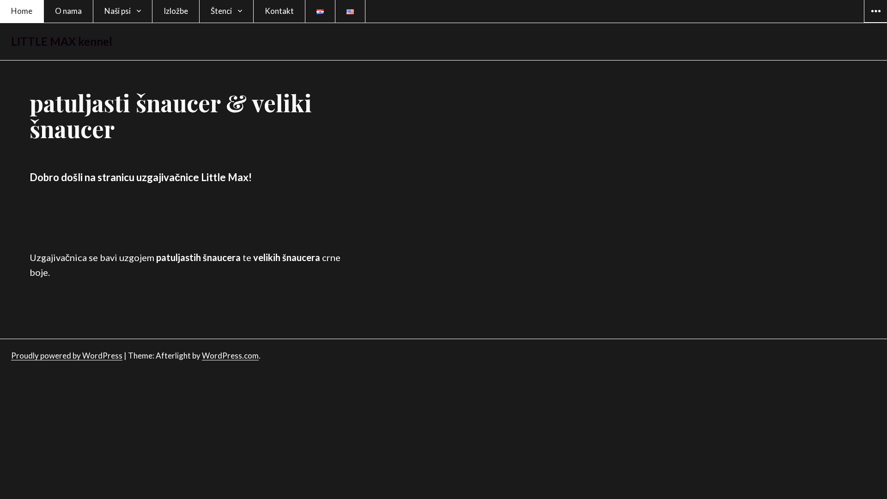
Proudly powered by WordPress (66, 355)
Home (21, 11)
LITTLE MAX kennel (61, 41)
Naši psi (117, 11)
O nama (68, 11)
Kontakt (279, 11)
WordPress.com (230, 355)
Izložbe (176, 11)
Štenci (221, 11)
